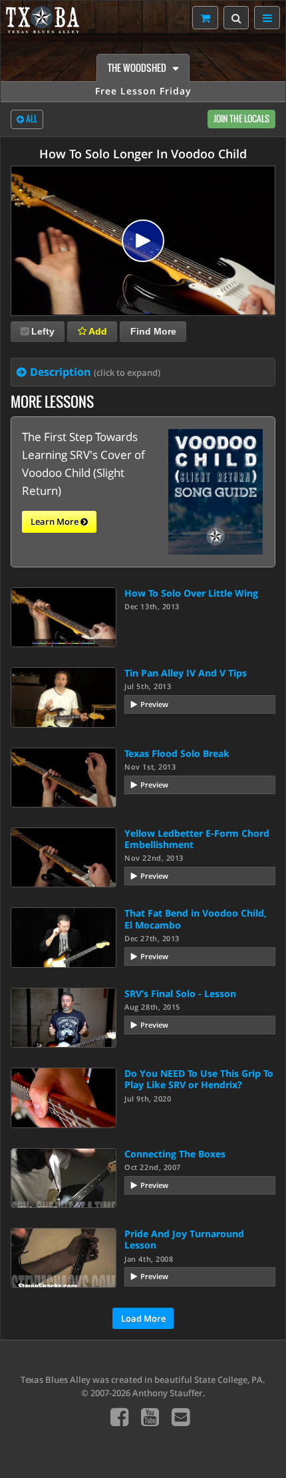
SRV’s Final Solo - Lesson (180, 993)
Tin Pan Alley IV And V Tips (185, 672)
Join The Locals (241, 118)
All (30, 118)
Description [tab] (95, 372)
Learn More (55, 521)
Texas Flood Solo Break (176, 753)
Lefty (43, 331)
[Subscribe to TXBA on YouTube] (150, 1416)
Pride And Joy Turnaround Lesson (184, 1239)
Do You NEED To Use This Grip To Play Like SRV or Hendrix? (198, 1079)
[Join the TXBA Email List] (181, 1416)
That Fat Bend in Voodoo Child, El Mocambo (195, 919)
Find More (153, 331)
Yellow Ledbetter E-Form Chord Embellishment (196, 839)
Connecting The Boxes (174, 1153)
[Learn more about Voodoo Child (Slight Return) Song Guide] (215, 491)
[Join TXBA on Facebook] (119, 1416)
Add (96, 331)
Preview (154, 704)
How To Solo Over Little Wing (191, 593)
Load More (143, 1318)
